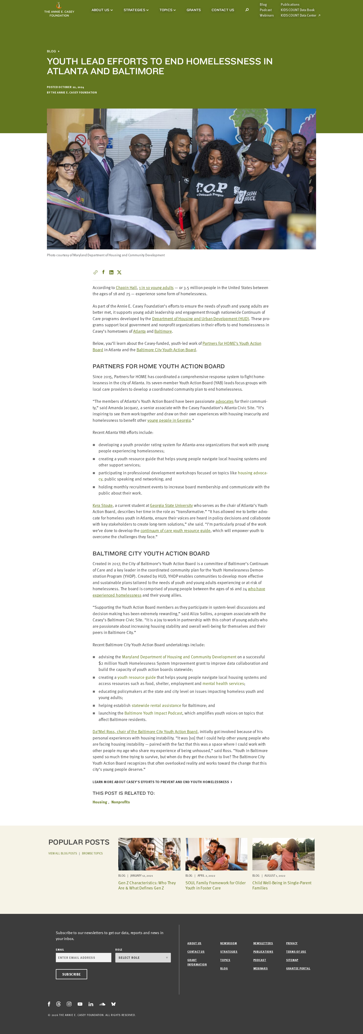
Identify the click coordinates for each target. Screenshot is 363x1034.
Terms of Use (296, 951)
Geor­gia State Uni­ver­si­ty (171, 505)
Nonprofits (120, 802)
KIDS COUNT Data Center (298, 15)
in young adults (156, 287)
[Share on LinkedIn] (111, 272)
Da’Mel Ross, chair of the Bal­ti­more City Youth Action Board (145, 731)
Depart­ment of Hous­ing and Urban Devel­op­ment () (200, 318)
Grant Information (197, 962)
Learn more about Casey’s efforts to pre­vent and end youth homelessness (161, 782)
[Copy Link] (96, 272)
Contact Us (223, 10)
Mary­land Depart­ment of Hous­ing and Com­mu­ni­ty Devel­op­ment (179, 657)
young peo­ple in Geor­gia (169, 420)
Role (118, 949)
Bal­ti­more (163, 331)
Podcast (266, 10)
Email (60, 949)
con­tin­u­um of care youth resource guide (176, 530)
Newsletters (263, 943)
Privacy (292, 943)
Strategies (134, 10)
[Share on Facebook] (103, 272)
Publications (290, 4)
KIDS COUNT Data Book (298, 10)
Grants (194, 10)
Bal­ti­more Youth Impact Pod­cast (153, 713)
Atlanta (139, 331)
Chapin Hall (126, 287)
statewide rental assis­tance (156, 705)
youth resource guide (137, 677)
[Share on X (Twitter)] (119, 272)
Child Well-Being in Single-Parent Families (281, 885)
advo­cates (225, 401)
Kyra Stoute (103, 505)
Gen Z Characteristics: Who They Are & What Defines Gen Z (147, 885)
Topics (166, 10)
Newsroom (228, 943)
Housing (100, 802)
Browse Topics (92, 853)
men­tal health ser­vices (223, 683)
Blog (263, 4)
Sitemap (292, 960)
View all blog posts (62, 853)
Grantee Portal (298, 968)
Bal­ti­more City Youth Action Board (166, 350)
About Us (100, 10)
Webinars (267, 15)
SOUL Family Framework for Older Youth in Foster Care (215, 885)
